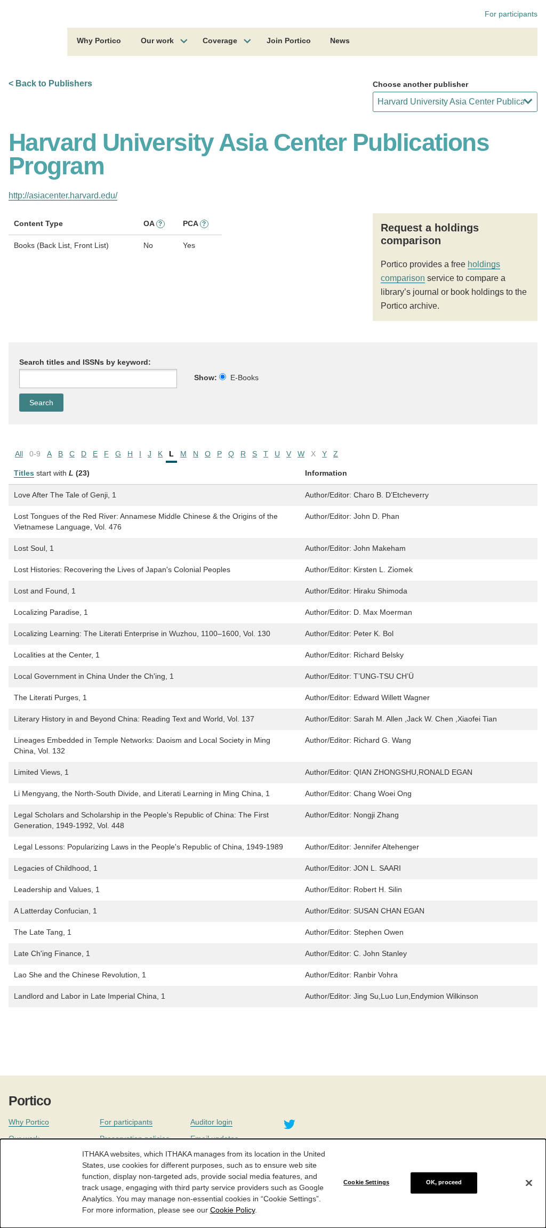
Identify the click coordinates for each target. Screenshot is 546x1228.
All (19, 454)
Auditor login (211, 1122)
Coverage (220, 40)
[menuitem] (99, 42)
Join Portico (289, 40)
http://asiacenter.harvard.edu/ (63, 195)
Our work (157, 40)
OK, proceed (444, 1182)
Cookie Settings (366, 1182)
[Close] (529, 1182)
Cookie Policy (232, 1210)
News (340, 40)
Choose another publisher (420, 84)
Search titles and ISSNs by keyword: (85, 362)
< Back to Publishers (50, 83)
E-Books (244, 377)
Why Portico (99, 40)
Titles (24, 473)
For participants (511, 14)
